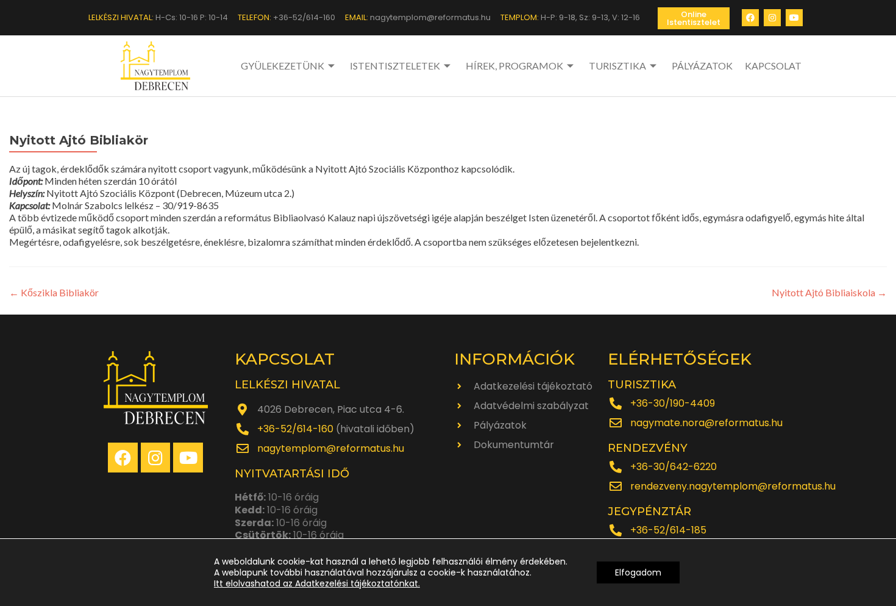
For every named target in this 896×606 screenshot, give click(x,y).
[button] (694, 18)
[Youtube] (794, 17)
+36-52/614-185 (668, 530)
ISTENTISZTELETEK (395, 65)
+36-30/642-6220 (673, 467)
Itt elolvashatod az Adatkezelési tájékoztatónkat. (317, 583)
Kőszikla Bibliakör (54, 292)
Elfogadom (638, 572)
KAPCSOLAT (773, 65)
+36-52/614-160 (295, 429)
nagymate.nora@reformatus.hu (706, 423)
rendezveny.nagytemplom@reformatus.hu (733, 486)
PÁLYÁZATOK (702, 65)
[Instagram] (772, 17)
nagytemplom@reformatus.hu (330, 448)
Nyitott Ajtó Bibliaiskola (829, 292)
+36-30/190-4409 (672, 403)
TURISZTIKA (617, 65)
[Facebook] (750, 17)
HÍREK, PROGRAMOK (514, 65)
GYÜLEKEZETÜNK (282, 65)
